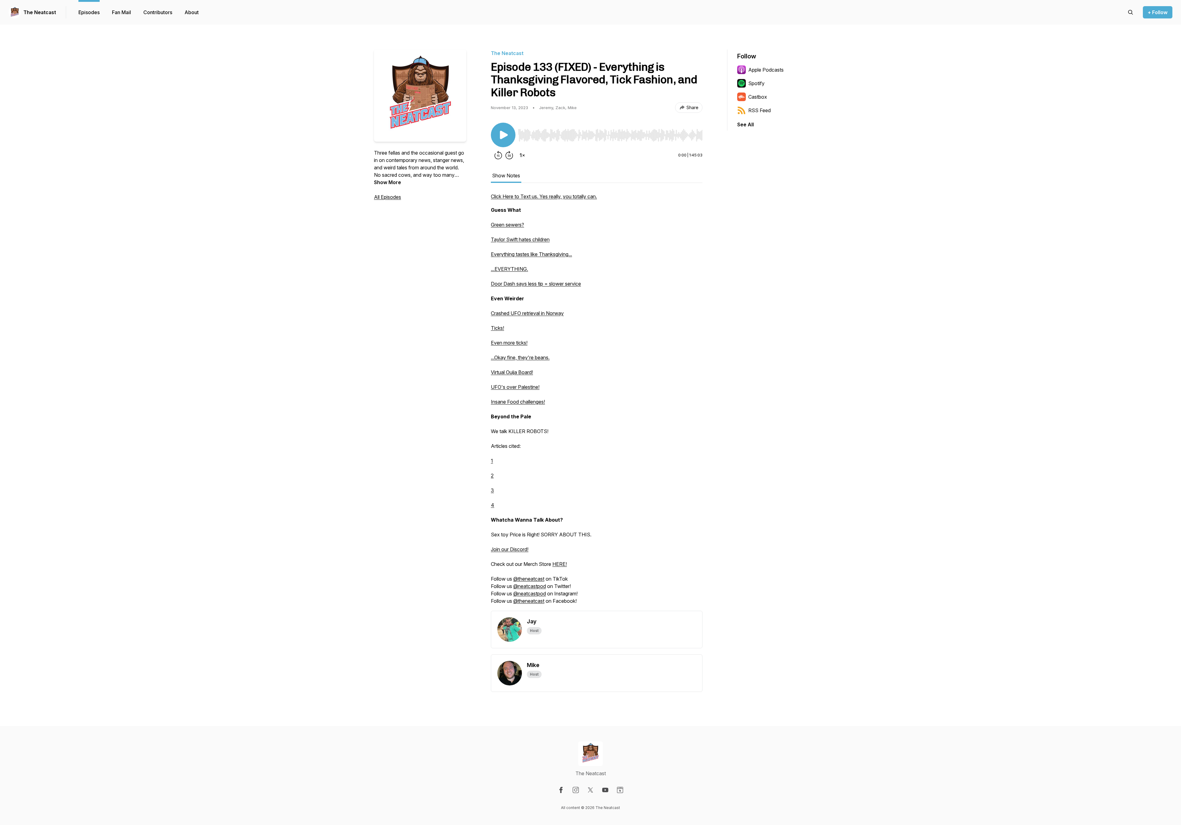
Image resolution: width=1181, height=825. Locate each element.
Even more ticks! (509, 343)
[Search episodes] (1130, 12)
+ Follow (1157, 12)
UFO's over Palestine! (515, 387)
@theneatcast (528, 579)
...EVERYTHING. (509, 269)
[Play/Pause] (503, 135)
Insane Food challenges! (518, 402)
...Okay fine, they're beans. (520, 357)
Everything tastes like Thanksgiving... (531, 254)
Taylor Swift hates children (520, 239)
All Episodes (387, 197)
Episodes (89, 12)
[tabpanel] (596, 402)
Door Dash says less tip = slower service (536, 284)
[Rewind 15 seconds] (498, 155)
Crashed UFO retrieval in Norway (527, 313)
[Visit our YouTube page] (605, 790)
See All (745, 124)
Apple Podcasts (766, 70)
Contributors (157, 12)
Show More (387, 182)
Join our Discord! (509, 549)
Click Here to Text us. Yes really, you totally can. (544, 196)
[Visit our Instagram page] (576, 790)
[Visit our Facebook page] (561, 790)
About (192, 12)
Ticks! (497, 328)
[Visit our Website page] (620, 790)
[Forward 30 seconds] (509, 155)
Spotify (756, 83)
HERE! (559, 564)
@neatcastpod (529, 586)
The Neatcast (39, 12)
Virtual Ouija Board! (512, 372)
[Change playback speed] (522, 155)
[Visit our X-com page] (590, 790)
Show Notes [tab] (506, 175)
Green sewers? (507, 225)
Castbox (757, 97)
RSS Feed (759, 110)
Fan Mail (121, 12)
